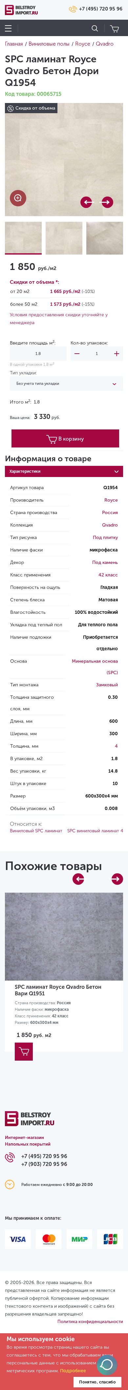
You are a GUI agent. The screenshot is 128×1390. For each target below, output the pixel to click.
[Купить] (24, 1052)
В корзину (71, 439)
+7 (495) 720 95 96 (100, 9)
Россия (110, 512)
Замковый (107, 685)
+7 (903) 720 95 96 (44, 1164)
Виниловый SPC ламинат (36, 831)
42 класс (108, 575)
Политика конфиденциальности (90, 1321)
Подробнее (73, 1371)
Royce (111, 500)
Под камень (105, 562)
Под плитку (105, 537)
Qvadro (110, 525)
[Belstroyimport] (29, 1122)
